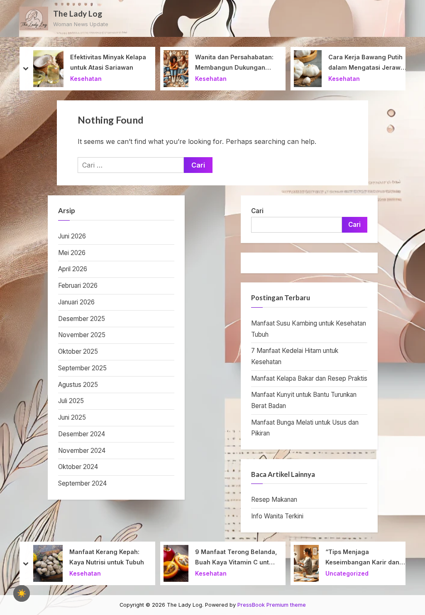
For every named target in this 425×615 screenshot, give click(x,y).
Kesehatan (86, 78)
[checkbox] (21, 593)
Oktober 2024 (78, 467)
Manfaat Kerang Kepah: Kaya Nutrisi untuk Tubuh (106, 557)
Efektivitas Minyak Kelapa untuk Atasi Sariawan (108, 62)
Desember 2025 (81, 319)
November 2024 (81, 451)
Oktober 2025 (78, 351)
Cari (257, 211)
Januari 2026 (76, 302)
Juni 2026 (72, 236)
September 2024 (82, 483)
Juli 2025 (71, 401)
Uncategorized (347, 573)
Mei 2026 (71, 253)
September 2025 (82, 368)
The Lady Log (77, 13)
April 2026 (72, 269)
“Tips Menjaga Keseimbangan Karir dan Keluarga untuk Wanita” (362, 557)
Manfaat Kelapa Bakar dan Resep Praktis (309, 378)
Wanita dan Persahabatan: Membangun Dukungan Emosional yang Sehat (234, 63)
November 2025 (81, 335)
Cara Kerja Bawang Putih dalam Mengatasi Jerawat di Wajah (367, 63)
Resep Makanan (274, 499)
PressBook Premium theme (271, 605)
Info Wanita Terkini (277, 516)
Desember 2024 (81, 434)
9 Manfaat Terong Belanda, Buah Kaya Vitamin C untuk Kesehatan (236, 557)
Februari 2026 (78, 285)
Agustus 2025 (78, 385)
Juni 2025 (72, 417)
